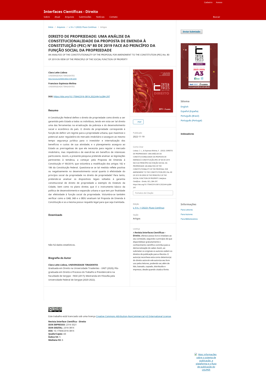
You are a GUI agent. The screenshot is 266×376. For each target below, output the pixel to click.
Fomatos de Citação (144, 193)
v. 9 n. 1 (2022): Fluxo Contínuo (83, 27)
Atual (57, 16)
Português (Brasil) (190, 115)
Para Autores (187, 214)
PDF (139, 122)
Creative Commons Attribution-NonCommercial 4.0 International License (133, 316)
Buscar (216, 16)
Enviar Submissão (191, 31)
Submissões (85, 16)
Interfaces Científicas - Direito (71, 11)
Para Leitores (187, 209)
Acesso (219, 2)
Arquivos (69, 16)
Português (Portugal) (191, 120)
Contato (113, 16)
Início (50, 27)
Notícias (100, 16)
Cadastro (208, 2)
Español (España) (189, 111)
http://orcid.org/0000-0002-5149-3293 (62, 79)
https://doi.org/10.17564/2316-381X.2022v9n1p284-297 (82, 96)
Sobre (47, 16)
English (184, 106)
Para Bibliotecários (189, 219)
